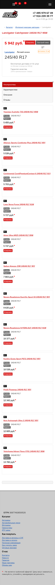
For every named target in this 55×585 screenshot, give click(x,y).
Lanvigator (10, 52)
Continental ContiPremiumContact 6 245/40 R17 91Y (27, 173)
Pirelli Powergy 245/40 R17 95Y (17, 390)
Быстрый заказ (43, 42)
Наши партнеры (8, 563)
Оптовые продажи (9, 548)
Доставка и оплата (9, 540)
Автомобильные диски (11, 523)
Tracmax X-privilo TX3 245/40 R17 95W (20, 112)
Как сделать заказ (9, 545)
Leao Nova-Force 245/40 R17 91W (18, 204)
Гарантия (5, 560)
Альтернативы (28, 84)
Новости (5, 558)
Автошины (6, 520)
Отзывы (6, 100)
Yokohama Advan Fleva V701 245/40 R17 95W (23, 451)
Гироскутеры (7, 528)
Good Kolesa (10, 14)
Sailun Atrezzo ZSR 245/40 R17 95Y (19, 266)
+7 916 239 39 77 (43, 16)
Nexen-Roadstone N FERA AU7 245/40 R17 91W (24, 328)
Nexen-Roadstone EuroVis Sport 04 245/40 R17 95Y (26, 297)
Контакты (5, 555)
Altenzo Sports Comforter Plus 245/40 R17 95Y (24, 143)
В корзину (30, 42)
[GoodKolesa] (2, 27)
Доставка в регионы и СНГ (12, 538)
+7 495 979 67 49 (43, 13)
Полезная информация (11, 543)
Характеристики (10, 90)
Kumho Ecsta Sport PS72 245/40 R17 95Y (21, 359)
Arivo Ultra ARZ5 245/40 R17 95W (18, 235)
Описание (7, 95)
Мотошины (6, 525)
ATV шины (6, 530)
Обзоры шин (7, 565)
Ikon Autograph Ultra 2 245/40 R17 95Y (20, 420)
